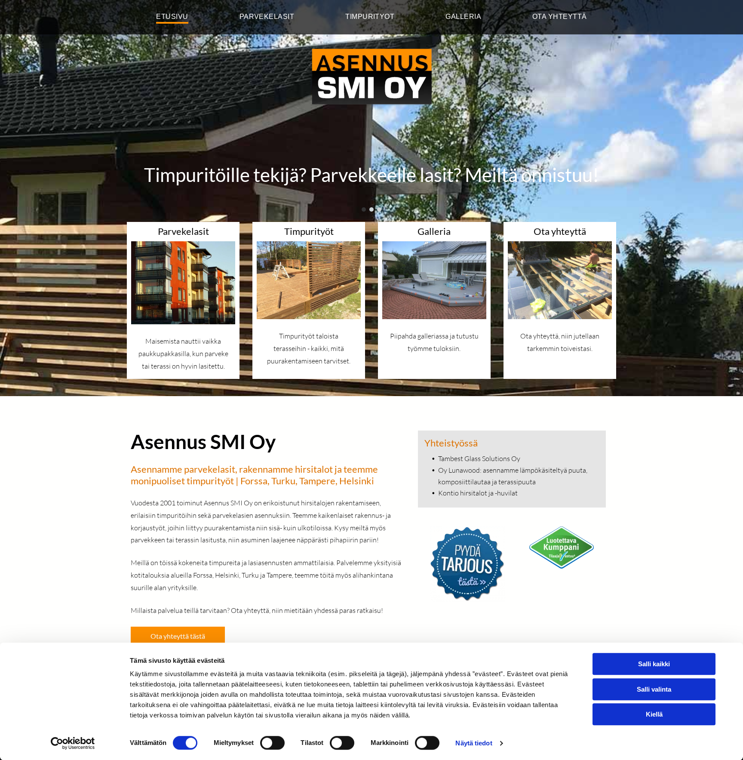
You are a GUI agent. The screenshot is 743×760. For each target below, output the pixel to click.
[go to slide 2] (371, 209)
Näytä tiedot (473, 743)
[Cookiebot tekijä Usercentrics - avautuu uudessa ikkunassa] (73, 743)
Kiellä (654, 714)
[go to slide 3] (379, 209)
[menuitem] (171, 17)
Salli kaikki (654, 664)
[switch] (272, 743)
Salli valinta (654, 689)
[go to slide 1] (364, 209)
